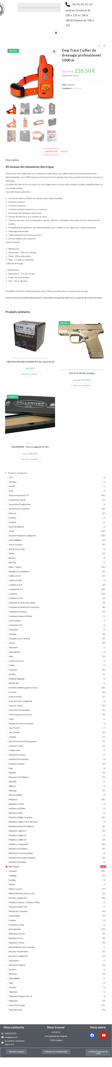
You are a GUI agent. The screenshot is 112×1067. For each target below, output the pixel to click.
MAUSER (12, 781)
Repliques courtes (16, 943)
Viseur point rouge (17, 1005)
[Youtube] (103, 1035)
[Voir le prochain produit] (104, 46)
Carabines (13, 594)
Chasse (12, 643)
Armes (11, 531)
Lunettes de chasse (17, 755)
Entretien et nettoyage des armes (23, 687)
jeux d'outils (14, 728)
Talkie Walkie (14, 978)
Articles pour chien (17, 549)
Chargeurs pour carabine (19, 638)
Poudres (12, 920)
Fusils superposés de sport (20, 714)
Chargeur (13, 634)
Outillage (12, 875)
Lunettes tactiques (17, 764)
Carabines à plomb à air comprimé (24, 607)
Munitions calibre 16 (18, 835)
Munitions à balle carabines (29, 358)
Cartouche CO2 (15, 625)
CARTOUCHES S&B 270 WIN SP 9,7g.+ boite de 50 (30, 361)
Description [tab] (51, 151)
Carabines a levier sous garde (22, 603)
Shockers (12, 969)
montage (12, 790)
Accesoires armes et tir (19, 495)
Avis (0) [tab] (64, 151)
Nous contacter (14, 1027)
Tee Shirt (12, 987)
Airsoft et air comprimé (19, 509)
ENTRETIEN (14, 683)
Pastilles (12, 880)
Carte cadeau (15, 620)
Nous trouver (56, 1027)
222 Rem (12, 482)
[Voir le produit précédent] (99, 46)
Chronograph (14, 652)
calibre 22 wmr (15, 580)
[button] (56, 33)
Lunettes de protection (18, 759)
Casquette (13, 629)
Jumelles (12, 737)
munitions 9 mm (16, 813)
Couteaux (13, 670)
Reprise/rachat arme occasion (22, 947)
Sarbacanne (14, 960)
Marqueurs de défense (18, 777)
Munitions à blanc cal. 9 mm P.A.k (23, 822)
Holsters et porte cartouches (21, 723)
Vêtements (13, 1001)
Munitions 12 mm (16, 804)
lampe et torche (16, 746)
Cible (11, 656)
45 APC (12, 486)
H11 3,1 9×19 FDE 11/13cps (82, 373)
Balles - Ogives (15, 567)
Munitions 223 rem (17, 808)
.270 (11, 477)
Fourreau (12, 692)
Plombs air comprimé (18, 911)
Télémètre (13, 992)
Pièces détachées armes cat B (22, 893)
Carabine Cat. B (15, 585)
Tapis (11, 983)
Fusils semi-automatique (19, 710)
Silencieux (13, 974)
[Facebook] (92, 1035)
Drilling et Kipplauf (16, 679)
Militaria (12, 786)
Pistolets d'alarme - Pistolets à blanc (24, 902)
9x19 (11, 491)
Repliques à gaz (16, 938)
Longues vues (14, 750)
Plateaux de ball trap (18, 907)
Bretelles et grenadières (19, 571)
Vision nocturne (15, 1010)
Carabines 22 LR (16, 598)
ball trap (12, 562)
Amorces (12, 513)
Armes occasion (16, 544)
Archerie (12, 518)
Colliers (12, 665)
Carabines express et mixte (20, 616)
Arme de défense (16, 527)
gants (11, 719)
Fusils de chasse (16, 706)
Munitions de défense (18, 849)
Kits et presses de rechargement (23, 741)
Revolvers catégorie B (18, 956)
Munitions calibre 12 (18, 831)
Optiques (13, 871)
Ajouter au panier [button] (30, 374)
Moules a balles (15, 795)
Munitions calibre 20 (18, 840)
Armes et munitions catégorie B (70, 369)
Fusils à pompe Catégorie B (20, 701)
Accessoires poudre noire (20, 504)
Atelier (11, 553)
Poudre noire (14, 916)
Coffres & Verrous (16, 661)
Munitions (16, 358)
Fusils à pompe (15, 697)
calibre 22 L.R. (15, 576)
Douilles (12, 674)
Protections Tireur (16, 925)
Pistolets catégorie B (97, 369)
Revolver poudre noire (18, 951)
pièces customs (15, 889)
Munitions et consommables (21, 853)
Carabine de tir (15, 589)
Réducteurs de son (17, 934)
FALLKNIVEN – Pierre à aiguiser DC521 (30, 447)
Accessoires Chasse (17, 500)
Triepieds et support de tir (20, 996)
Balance (12, 558)
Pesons (12, 884)
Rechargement (15, 929)
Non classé (77, 88)
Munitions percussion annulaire (22, 858)
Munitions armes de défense (21, 826)
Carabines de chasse (18, 612)
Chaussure (13, 647)
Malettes (12, 772)
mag (11, 768)
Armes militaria (15, 540)
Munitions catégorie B (18, 844)
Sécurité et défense (17, 965)
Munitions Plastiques (17, 862)
